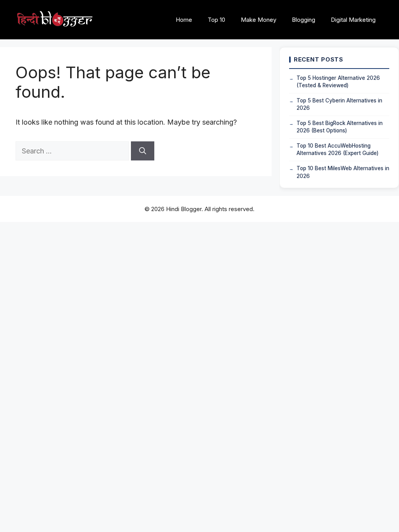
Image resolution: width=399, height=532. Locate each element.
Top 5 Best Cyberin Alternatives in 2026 (339, 104)
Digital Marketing (353, 19)
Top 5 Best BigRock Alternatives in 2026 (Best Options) (340, 127)
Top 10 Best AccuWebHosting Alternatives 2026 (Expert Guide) (337, 150)
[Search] (142, 150)
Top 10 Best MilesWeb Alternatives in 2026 (343, 172)
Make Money (258, 19)
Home (184, 19)
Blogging (303, 19)
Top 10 (216, 19)
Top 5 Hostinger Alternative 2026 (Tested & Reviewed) (338, 82)
